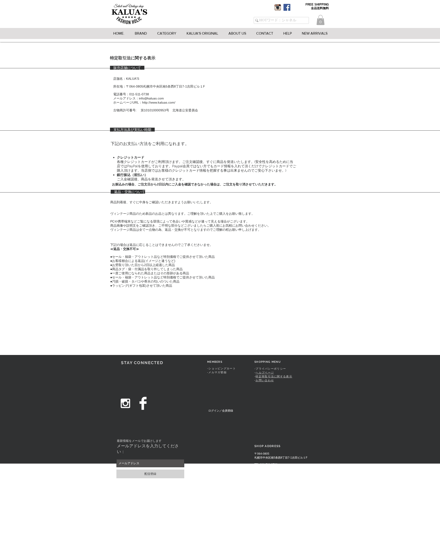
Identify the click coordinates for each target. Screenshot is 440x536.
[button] (320, 20)
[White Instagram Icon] (125, 403)
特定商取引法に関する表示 (274, 376)
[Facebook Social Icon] (286, 7)
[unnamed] (277, 7)
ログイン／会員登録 (220, 410)
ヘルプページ (265, 372)
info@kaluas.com (272, 467)
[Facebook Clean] (143, 403)
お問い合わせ (265, 380)
